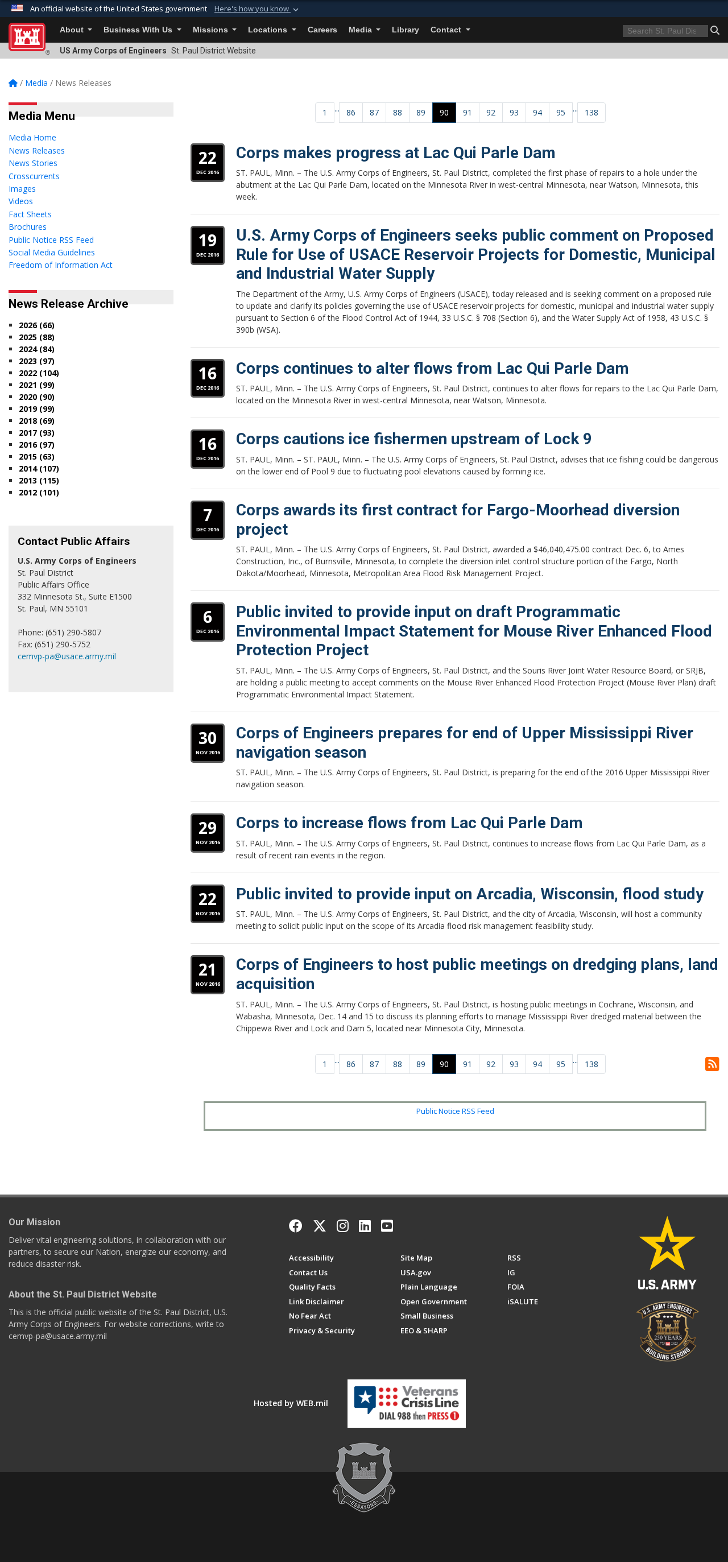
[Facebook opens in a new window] (296, 1226)
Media (361, 30)
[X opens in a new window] (319, 1226)
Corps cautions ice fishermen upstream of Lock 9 (414, 438)
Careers (322, 30)
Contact (447, 30)
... (337, 108)
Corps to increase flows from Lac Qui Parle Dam (409, 822)
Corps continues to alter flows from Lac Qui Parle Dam (432, 368)
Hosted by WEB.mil (291, 1403)
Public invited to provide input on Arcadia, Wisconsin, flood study (470, 894)
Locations (268, 30)
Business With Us (139, 30)
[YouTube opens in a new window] (387, 1226)
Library (405, 30)
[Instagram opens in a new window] (343, 1226)
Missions (211, 30)
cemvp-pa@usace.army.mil (67, 656)
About (73, 30)
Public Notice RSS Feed (455, 1111)
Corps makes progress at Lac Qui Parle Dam (396, 152)
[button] (257, 9)
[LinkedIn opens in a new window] (365, 1226)
